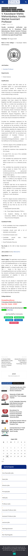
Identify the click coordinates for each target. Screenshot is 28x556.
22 (21, 453)
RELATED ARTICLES (7, 383)
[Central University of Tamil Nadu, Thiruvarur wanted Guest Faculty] (5, 432)
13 (14, 450)
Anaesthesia (4, 390)
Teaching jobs (21, 11)
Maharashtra (19, 9)
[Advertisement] (14, 340)
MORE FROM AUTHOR (18, 383)
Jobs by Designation (12, 7)
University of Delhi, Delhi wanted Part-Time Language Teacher (18, 396)
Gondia (3, 11)
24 (3, 456)
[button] (2, 2)
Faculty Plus (14, 9)
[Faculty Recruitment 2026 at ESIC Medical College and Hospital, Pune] (5, 422)
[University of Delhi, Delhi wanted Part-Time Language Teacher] (5, 397)
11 (7, 450)
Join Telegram (9, 320)
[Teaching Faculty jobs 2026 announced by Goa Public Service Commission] (5, 388)
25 (7, 456)
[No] (26, 550)
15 (21, 450)
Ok (14, 553)
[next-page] (5, 435)
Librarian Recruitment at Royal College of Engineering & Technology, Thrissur (21, 361)
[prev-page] (2, 435)
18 (7, 453)
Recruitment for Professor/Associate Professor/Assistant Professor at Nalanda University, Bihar (16, 413)
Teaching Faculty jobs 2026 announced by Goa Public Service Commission (18, 388)
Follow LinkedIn (18, 320)
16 (24, 450)
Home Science (8, 11)
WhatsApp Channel (19, 317)
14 (18, 450)
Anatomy (3, 423)
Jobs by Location (15, 11)
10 (3, 450)
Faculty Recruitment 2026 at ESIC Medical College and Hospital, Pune (18, 422)
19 (11, 453)
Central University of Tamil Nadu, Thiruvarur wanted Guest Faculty (17, 429)
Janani (4, 24)
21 (18, 453)
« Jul (2, 461)
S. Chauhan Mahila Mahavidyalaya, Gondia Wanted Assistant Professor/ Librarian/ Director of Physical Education (7, 363)
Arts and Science (5, 7)
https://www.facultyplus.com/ (14, 375)
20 (14, 453)
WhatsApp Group (8, 317)
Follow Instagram (14, 322)
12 (11, 450)
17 (3, 453)
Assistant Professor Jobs (6, 9)
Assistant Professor (8, 69)
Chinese (3, 400)
